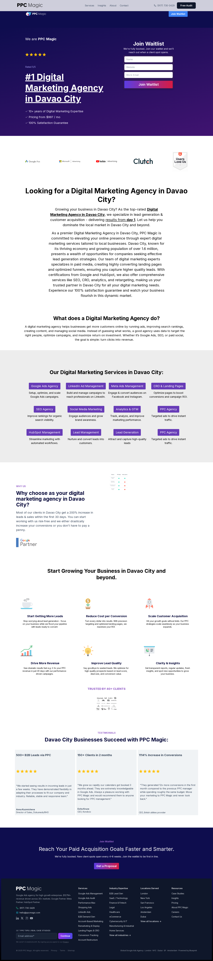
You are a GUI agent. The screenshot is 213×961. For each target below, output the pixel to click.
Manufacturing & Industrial (121, 926)
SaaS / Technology (118, 898)
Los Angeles (146, 907)
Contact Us (177, 916)
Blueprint (193, 950)
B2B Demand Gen (86, 916)
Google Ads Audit (86, 898)
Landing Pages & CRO (88, 930)
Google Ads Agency (44, 386)
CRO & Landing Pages (168, 386)
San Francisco (147, 903)
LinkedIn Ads (84, 912)
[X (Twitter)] (22, 918)
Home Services (116, 930)
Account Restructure (88, 940)
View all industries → (120, 935)
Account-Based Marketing (90, 921)
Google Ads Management (90, 893)
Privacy (66, 942)
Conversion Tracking (88, 935)
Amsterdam (146, 912)
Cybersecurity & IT (118, 921)
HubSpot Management (44, 432)
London (144, 893)
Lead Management (86, 432)
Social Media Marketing (86, 409)
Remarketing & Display (89, 926)
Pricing (175, 903)
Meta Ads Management (127, 386)
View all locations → (151, 921)
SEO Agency (44, 409)
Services (89, 5)
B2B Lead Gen (116, 893)
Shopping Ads (85, 907)
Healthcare (114, 912)
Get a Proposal (106, 866)
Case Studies (178, 893)
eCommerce (115, 916)
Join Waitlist (178, 13)
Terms (62, 950)
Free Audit (186, 5)
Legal (112, 907)
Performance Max (86, 903)
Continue (65, 936)
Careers (175, 912)
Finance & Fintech (117, 903)
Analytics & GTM (127, 409)
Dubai (143, 916)
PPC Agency (168, 409)
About (113, 5)
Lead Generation (127, 432)
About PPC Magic (180, 907)
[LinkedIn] (17, 918)
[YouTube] (31, 918)
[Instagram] (26, 918)
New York (145, 898)
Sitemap (71, 950)
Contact (124, 5)
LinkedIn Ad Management (85, 386)
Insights (102, 5)
